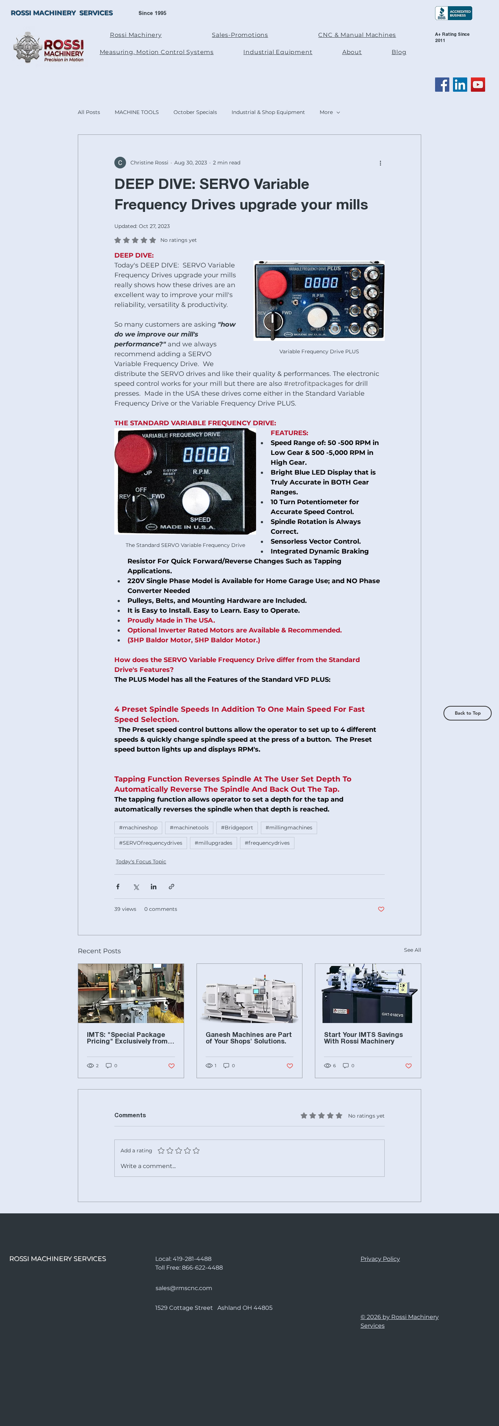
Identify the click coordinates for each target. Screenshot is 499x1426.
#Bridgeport (237, 827)
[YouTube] (478, 84)
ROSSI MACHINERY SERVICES (62, 13)
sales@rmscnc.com (184, 1288)
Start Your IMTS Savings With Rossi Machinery (363, 1038)
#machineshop (138, 827)
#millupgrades (213, 843)
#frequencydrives (267, 843)
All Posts (89, 112)
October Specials (195, 112)
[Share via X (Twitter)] (135, 886)
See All (412, 950)
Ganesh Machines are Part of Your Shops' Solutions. (249, 1038)
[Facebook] (442, 84)
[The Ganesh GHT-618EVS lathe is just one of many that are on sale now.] (368, 993)
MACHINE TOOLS (137, 112)
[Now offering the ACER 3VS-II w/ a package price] (131, 993)
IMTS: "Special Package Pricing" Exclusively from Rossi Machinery (127, 1038)
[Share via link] (171, 886)
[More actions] (380, 162)
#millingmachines (289, 827)
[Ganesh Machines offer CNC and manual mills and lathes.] (249, 993)
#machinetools (189, 827)
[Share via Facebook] (117, 886)
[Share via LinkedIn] (153, 886)
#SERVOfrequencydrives (150, 843)
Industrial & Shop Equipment (268, 112)
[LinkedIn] (460, 84)
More (326, 112)
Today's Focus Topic (141, 861)
